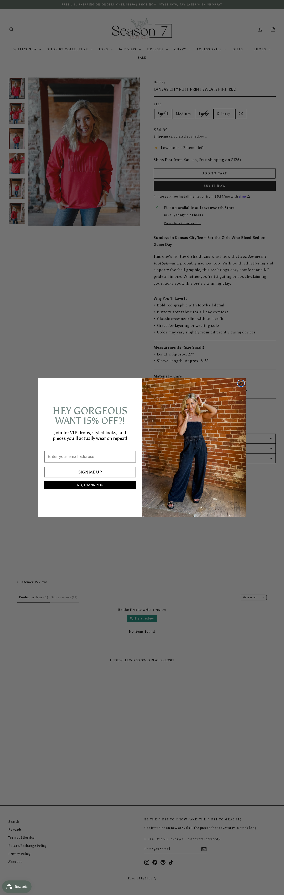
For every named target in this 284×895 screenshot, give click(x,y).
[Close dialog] (241, 383)
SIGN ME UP (90, 472)
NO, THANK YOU (90, 485)
